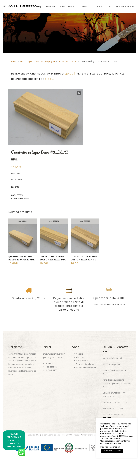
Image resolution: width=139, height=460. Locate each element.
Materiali (49, 363)
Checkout (80, 357)
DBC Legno (63, 61)
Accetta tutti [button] (107, 451)
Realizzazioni (51, 366)
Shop (22, 61)
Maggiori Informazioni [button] (110, 447)
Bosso (74, 61)
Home (14, 61)
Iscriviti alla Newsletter (86, 367)
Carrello (79, 354)
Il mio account (82, 360)
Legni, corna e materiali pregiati (41, 61)
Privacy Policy (86, 435)
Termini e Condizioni (85, 364)
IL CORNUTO (51, 370)
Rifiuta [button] (118, 451)
